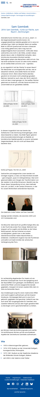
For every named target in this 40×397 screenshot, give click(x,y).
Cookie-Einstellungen (12, 380)
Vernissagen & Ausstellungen (25, 15)
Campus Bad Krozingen (8, 15)
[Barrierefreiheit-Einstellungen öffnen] (36, 341)
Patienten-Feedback (27, 380)
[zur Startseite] (30, 5)
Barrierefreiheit (13, 389)
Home (3, 13)
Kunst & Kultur (31, 13)
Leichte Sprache (20, 392)
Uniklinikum (9, 13)
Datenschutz (28, 378)
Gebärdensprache (27, 389)
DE (11, 2)
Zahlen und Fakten (20, 13)
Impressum (17, 378)
